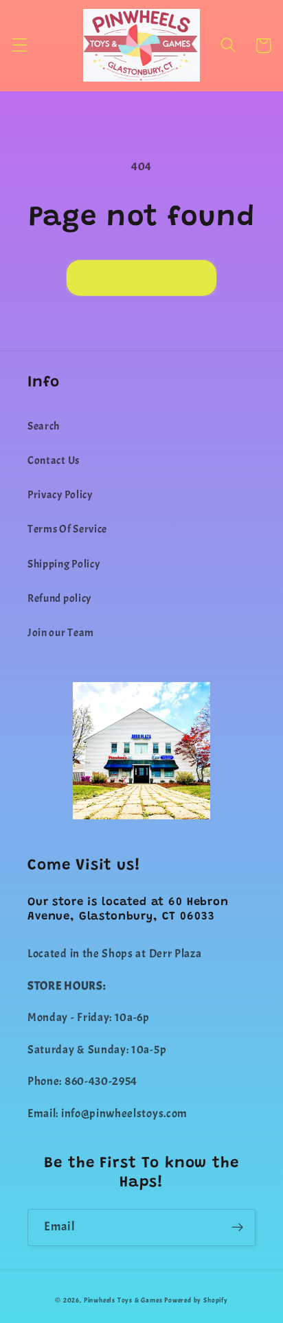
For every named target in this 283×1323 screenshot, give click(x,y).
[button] (19, 45)
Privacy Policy (60, 495)
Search (43, 426)
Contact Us (53, 460)
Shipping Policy (63, 564)
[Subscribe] (237, 1227)
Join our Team (60, 633)
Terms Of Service (67, 529)
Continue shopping (142, 277)
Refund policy (59, 598)
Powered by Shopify (196, 1300)
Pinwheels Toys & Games (123, 1300)
